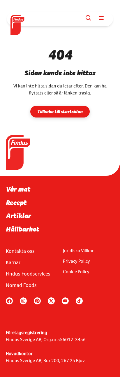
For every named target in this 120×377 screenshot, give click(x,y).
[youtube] (65, 300)
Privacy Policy (76, 261)
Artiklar (18, 215)
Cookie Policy (76, 272)
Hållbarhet (22, 229)
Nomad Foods (21, 285)
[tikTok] (79, 300)
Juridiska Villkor (78, 251)
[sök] (88, 18)
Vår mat (18, 189)
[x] (51, 300)
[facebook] (9, 300)
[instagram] (23, 300)
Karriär (13, 262)
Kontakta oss (20, 251)
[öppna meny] (101, 18)
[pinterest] (37, 300)
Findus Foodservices (28, 273)
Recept (16, 202)
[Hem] (17, 19)
